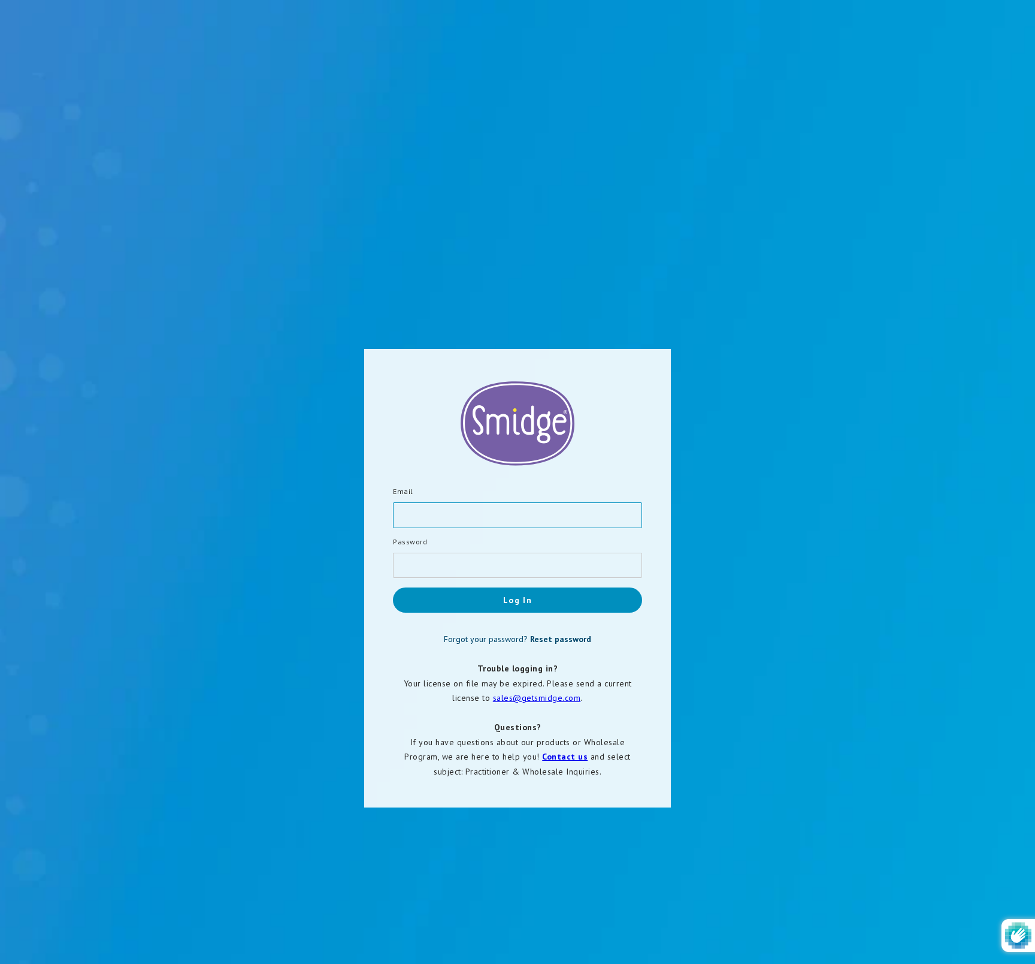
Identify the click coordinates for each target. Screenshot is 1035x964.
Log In (517, 600)
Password (410, 541)
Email (403, 491)
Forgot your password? (517, 639)
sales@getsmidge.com (537, 697)
